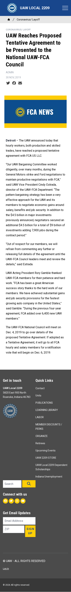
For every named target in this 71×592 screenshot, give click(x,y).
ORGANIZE (42, 436)
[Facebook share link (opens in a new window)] (14, 83)
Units (38, 395)
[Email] (20, 83)
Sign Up (30, 531)
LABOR (40, 417)
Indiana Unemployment (49, 476)
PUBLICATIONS (44, 402)
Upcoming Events (46, 450)
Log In (6, 568)
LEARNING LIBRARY (47, 410)
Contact (40, 388)
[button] (29, 483)
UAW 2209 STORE (46, 457)
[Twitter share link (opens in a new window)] (8, 83)
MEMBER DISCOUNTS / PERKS (49, 426)
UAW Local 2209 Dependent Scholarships (51, 467)
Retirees (40, 443)
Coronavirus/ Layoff (28, 19)
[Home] (8, 19)
